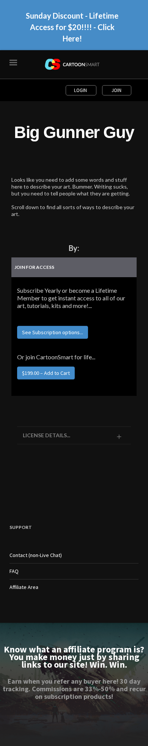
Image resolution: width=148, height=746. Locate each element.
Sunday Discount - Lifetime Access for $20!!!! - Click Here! (72, 27)
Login (81, 90)
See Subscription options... (52, 332)
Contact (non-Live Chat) (35, 555)
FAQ (14, 571)
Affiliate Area (23, 587)
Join (116, 90)
